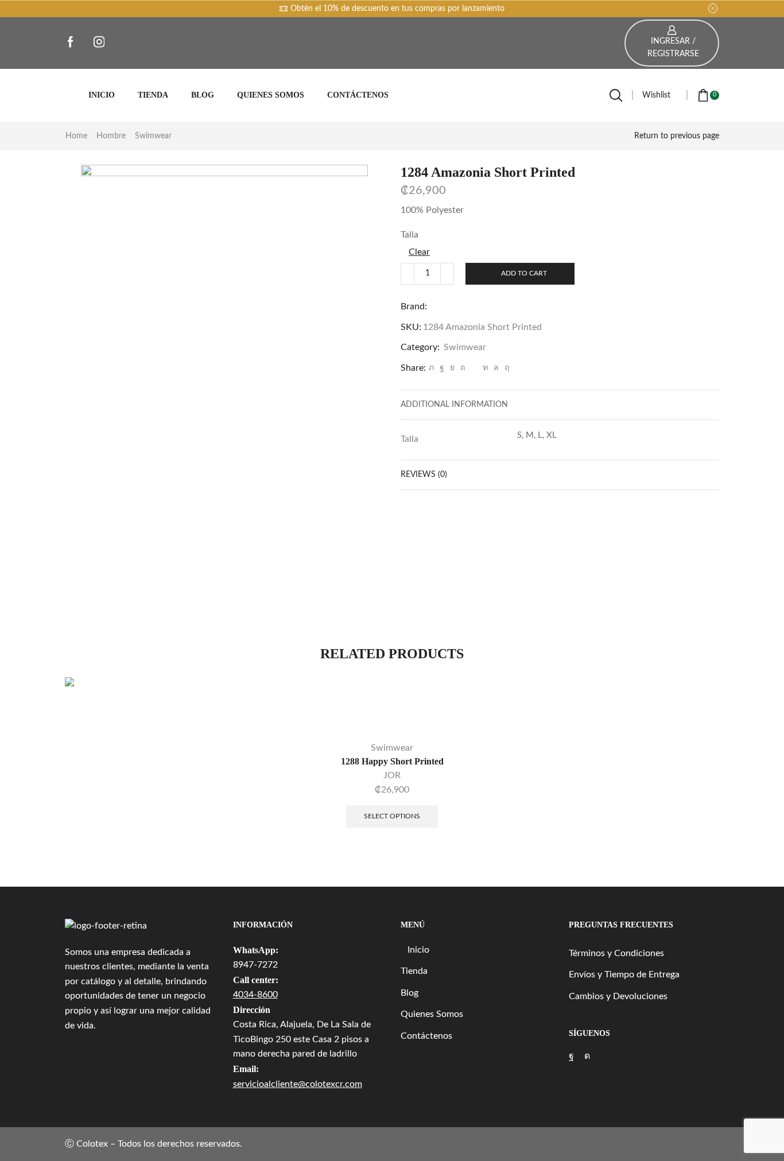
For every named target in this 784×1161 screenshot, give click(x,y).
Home (76, 136)
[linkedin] (485, 368)
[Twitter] (431, 368)
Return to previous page (676, 136)
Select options (392, 816)
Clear (419, 252)
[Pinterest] (462, 368)
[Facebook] (442, 368)
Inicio (101, 95)
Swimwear (153, 136)
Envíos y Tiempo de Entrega (624, 974)
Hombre (111, 136)
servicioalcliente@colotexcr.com (297, 1084)
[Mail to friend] (474, 368)
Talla (409, 234)
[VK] (452, 368)
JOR (392, 775)
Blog (202, 95)
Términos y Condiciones (616, 953)
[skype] (505, 368)
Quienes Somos (270, 95)
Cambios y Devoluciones (618, 996)
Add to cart (524, 273)
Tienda (153, 95)
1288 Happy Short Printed (392, 761)
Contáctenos (358, 95)
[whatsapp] (496, 368)
